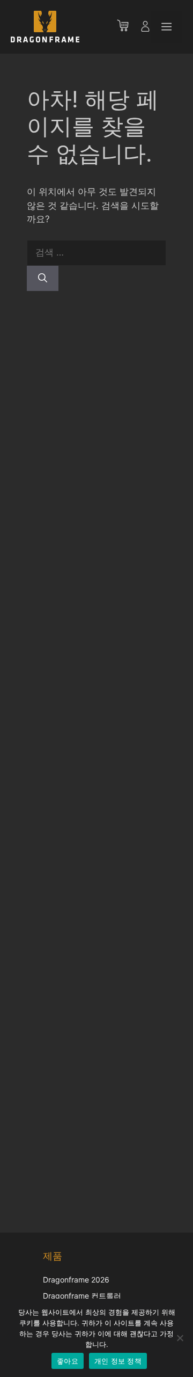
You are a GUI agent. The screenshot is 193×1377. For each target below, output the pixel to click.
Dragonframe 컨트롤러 (82, 1295)
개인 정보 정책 (118, 1361)
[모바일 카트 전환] (128, 27)
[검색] (42, 279)
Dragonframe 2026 (76, 1279)
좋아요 (67, 1361)
